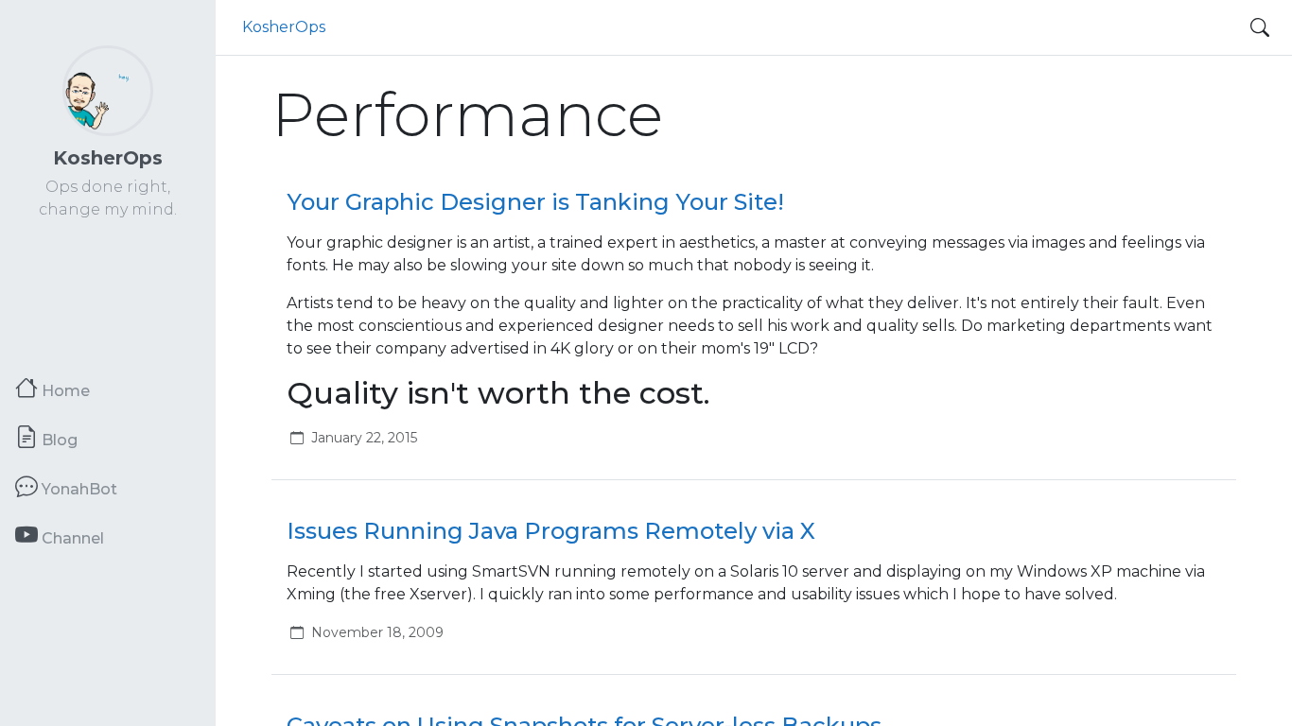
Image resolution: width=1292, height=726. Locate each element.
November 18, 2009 (377, 632)
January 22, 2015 (364, 437)
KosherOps (108, 158)
